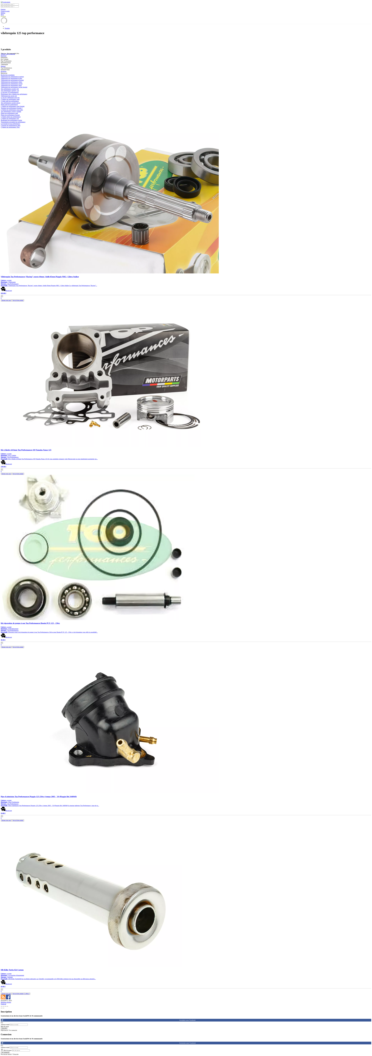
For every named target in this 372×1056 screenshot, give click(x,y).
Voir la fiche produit (18, 300)
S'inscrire (16, 1054)
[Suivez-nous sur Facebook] (8, 999)
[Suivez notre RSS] (3, 999)
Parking (3, 9)
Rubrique (3, 56)
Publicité (3, 1004)
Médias (3, 13)
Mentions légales (6, 1002)
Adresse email (5, 1024)
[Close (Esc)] (1, 1006)
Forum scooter (5, 11)
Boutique (3, 71)
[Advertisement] (186, 41)
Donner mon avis (6, 300)
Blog (2, 14)
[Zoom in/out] (7, 1006)
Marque (3, 66)
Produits (3, 16)
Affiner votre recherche (8, 54)
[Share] (3, 1006)
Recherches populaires (8, 75)
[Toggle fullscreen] (5, 1006)
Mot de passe (5, 1026)
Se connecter (13, 1030)
